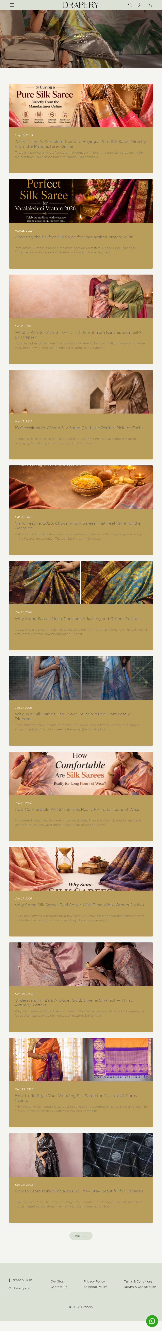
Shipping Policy (95, 1286)
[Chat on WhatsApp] (152, 1321)
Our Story (58, 1281)
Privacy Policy (94, 1281)
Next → (81, 1235)
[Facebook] (9, 1280)
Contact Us (59, 1286)
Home (75, 42)
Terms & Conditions (138, 1281)
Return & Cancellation (140, 1286)
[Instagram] (9, 1288)
